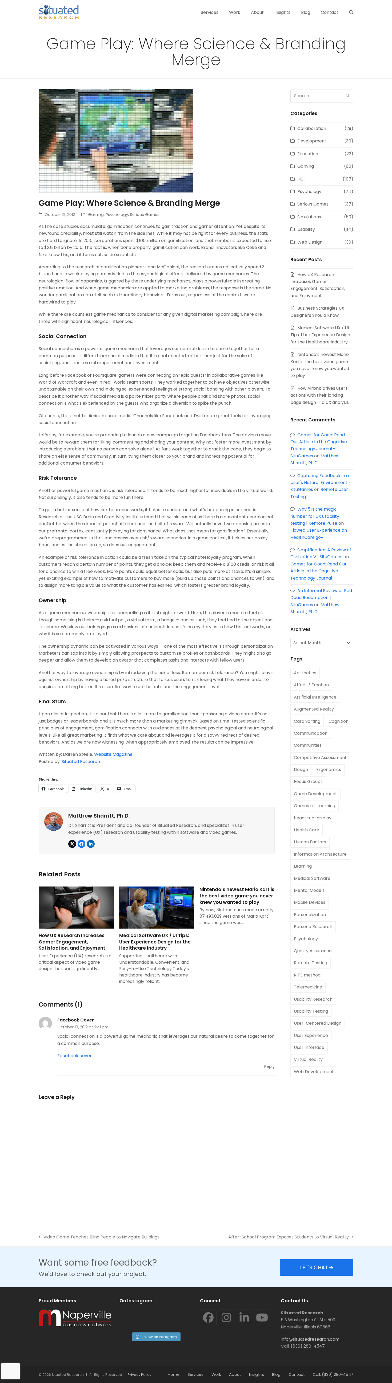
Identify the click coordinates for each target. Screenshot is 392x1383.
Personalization (310, 915)
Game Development (315, 794)
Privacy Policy (139, 1374)
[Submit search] (348, 96)
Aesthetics (305, 673)
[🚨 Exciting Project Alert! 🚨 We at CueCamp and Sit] (136, 1319)
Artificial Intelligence (315, 697)
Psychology (117, 214)
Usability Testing (311, 1011)
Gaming (96, 214)
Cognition (339, 721)
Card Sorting (307, 721)
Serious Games (144, 214)
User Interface (309, 1047)
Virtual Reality (308, 1059)
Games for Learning (314, 806)
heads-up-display (312, 818)
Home (173, 1374)
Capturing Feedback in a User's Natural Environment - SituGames (320, 483)
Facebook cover (74, 1056)
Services (195, 1374)
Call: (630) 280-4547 (333, 1374)
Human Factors (310, 842)
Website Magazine (113, 754)
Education (307, 154)
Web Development (314, 1072)
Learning (303, 866)
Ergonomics (328, 769)
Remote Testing (310, 963)
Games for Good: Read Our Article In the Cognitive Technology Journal (318, 571)
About (235, 1374)
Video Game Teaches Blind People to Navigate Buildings (99, 1237)
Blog (276, 1374)
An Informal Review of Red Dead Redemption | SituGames (321, 598)
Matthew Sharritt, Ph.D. (99, 815)
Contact (297, 1374)
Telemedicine (308, 987)
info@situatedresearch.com (310, 1339)
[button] (351, 12)
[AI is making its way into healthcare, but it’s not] (174, 1319)
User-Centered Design (317, 1023)
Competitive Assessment (320, 757)
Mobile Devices (309, 902)
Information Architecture (320, 854)
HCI (301, 179)
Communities (308, 745)
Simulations (309, 217)
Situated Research (81, 761)
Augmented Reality (314, 709)
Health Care (306, 830)
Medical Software (312, 878)
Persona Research (313, 927)
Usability (306, 229)
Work (216, 1374)
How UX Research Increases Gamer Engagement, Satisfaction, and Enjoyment (72, 941)
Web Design (309, 242)
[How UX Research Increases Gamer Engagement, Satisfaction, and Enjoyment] (76, 908)
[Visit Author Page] (53, 821)
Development (311, 141)
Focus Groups (308, 781)
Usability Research (313, 999)
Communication (310, 733)
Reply (269, 1066)
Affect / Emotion (311, 685)
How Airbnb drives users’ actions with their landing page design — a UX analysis (319, 395)
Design (301, 769)
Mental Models (309, 890)
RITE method (307, 975)
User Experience (311, 1035)
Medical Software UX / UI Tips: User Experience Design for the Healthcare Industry (155, 941)
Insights (256, 1374)
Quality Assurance (313, 951)
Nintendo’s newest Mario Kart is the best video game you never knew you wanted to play (236, 895)
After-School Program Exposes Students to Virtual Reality (288, 1237)
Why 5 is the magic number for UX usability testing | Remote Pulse (314, 516)
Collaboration (311, 128)
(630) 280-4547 (308, 1346)
